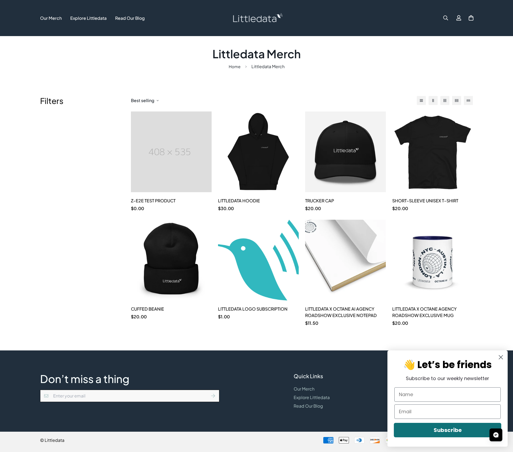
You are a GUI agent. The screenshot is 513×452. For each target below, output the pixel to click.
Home (234, 66)
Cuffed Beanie (147, 309)
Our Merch (51, 18)
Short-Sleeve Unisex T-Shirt (425, 200)
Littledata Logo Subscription (252, 309)
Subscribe (448, 430)
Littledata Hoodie (239, 200)
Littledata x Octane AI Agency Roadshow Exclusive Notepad (341, 312)
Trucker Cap (319, 200)
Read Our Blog (130, 18)
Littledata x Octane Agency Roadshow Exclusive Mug (424, 312)
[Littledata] (256, 18)
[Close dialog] (501, 357)
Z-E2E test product (153, 200)
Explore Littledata (88, 18)
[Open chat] (495, 434)
